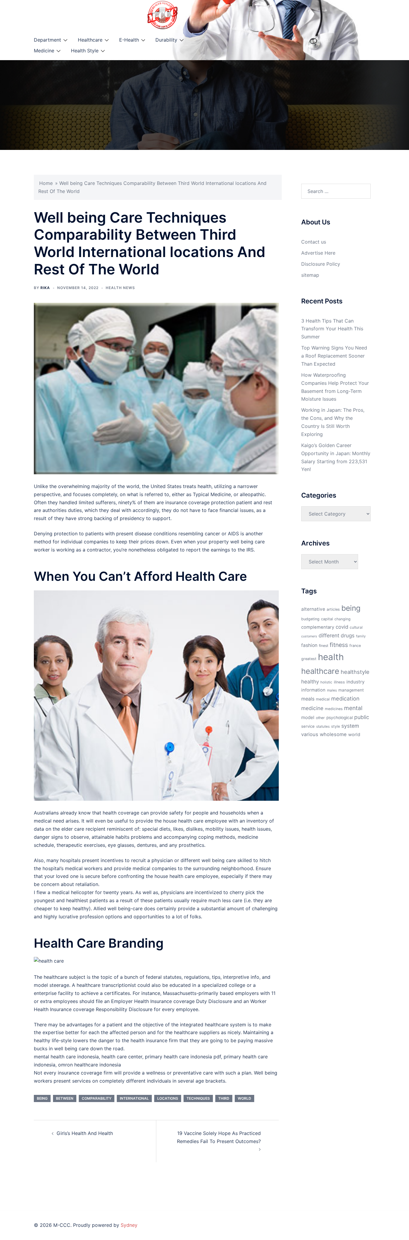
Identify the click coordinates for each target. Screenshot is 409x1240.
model (307, 717)
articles (333, 609)
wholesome (333, 734)
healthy (310, 681)
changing (342, 619)
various (309, 734)
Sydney (129, 1225)
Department (47, 40)
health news (120, 287)
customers (309, 636)
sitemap (310, 275)
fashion (309, 645)
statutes (323, 726)
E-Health (129, 40)
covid (342, 627)
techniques (198, 1098)
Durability (166, 40)
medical (323, 699)
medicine (312, 708)
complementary (317, 627)
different (329, 635)
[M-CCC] (163, 14)
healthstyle (355, 671)
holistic (326, 682)
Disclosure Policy (320, 264)
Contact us (313, 242)
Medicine (44, 51)
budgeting (310, 619)
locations (167, 1098)
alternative (313, 609)
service (308, 726)
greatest (308, 659)
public (361, 717)
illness (339, 682)
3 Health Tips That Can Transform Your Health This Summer (332, 329)
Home (46, 183)
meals (307, 699)
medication (345, 698)
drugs (348, 635)
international (134, 1098)
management (351, 690)
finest (323, 645)
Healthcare (90, 40)
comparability (96, 1098)
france (355, 645)
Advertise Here (318, 253)
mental (353, 708)
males (332, 690)
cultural (356, 627)
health (331, 657)
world (244, 1098)
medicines (334, 708)
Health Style (85, 51)
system (350, 726)
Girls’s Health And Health (85, 1133)
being (42, 1098)
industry (355, 682)
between (64, 1098)
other (320, 717)
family (361, 636)
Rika (45, 287)
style (335, 726)
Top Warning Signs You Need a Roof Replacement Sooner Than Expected (334, 356)
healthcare (320, 671)
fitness (339, 644)
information (313, 690)
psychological (339, 717)
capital (327, 619)
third (223, 1098)
